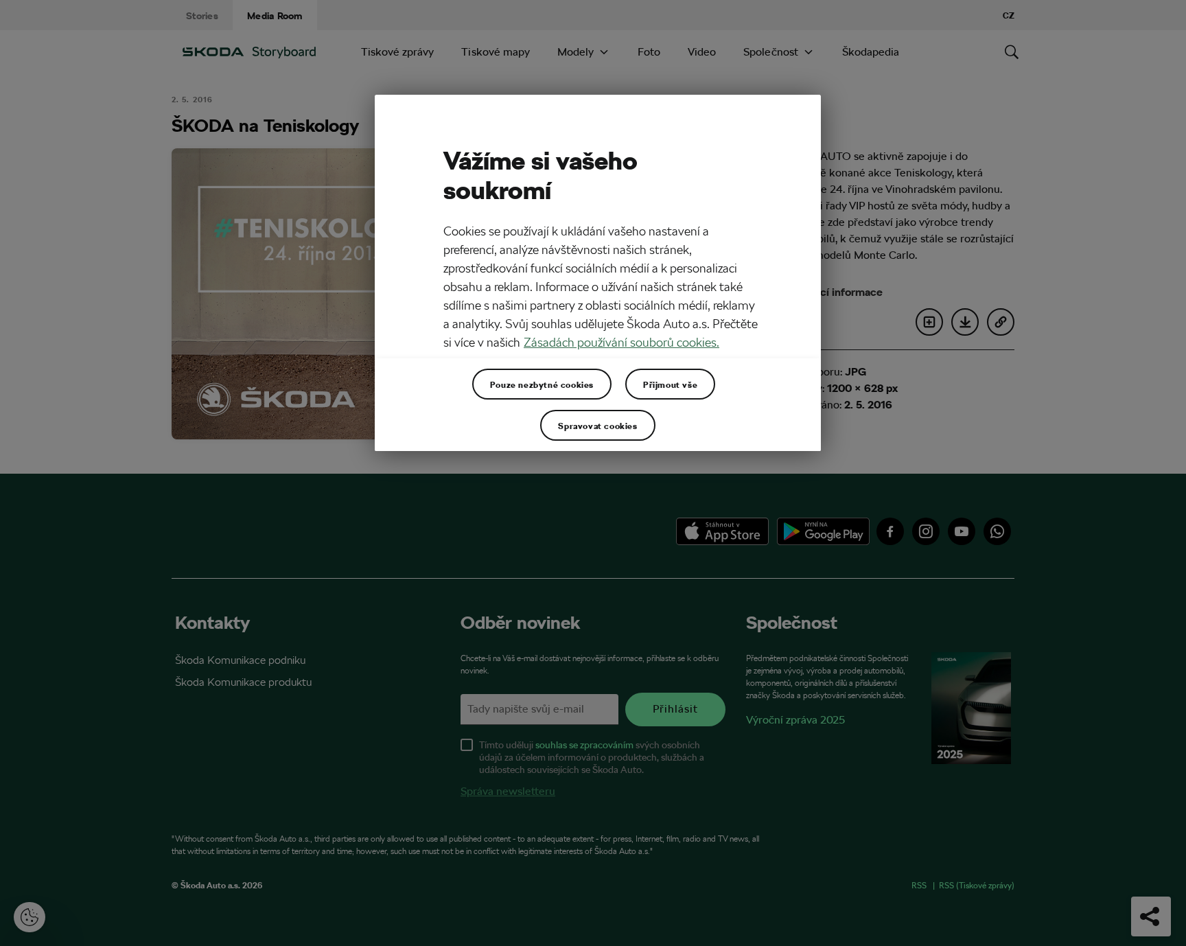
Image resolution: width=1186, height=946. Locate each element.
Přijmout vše (670, 384)
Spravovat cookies (597, 425)
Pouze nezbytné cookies (542, 384)
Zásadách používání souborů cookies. (621, 342)
